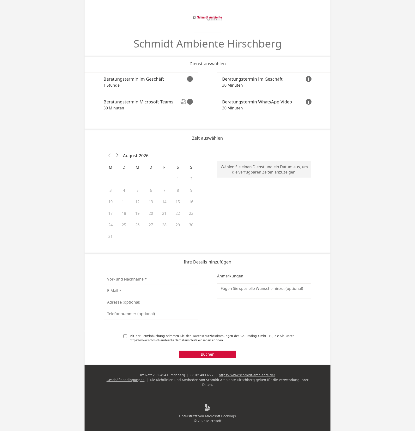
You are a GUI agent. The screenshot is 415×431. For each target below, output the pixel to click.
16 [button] (191, 201)
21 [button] (164, 213)
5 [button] (137, 190)
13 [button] (151, 201)
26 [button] (137, 224)
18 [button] (124, 213)
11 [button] (124, 201)
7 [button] (164, 190)
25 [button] (124, 224)
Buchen (207, 354)
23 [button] (191, 213)
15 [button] (178, 201)
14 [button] (164, 201)
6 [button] (151, 190)
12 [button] (137, 201)
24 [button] (110, 224)
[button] (109, 156)
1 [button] (178, 178)
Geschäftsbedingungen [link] (126, 379)
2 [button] (191, 178)
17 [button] (110, 213)
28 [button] (164, 224)
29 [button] (178, 224)
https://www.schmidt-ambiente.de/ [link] (247, 375)
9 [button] (191, 190)
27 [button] (151, 224)
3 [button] (111, 190)
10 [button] (110, 201)
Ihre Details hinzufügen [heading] (207, 262)
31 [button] (110, 236)
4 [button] (124, 190)
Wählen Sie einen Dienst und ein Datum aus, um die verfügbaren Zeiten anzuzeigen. (264, 169)
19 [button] (137, 213)
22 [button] (178, 213)
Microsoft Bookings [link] (220, 416)
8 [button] (178, 190)
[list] (207, 95)
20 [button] (151, 213)
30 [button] (191, 224)
